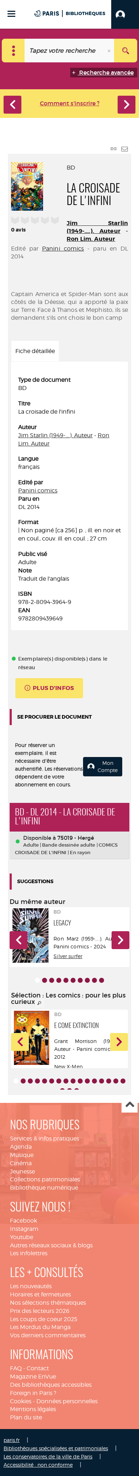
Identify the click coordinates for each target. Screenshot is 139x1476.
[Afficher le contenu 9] (94, 980)
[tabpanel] (69, 499)
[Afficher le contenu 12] (94, 1081)
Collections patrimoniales (45, 1179)
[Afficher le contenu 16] (122, 1081)
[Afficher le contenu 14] (108, 1081)
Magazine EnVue (33, 1376)
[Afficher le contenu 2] (44, 980)
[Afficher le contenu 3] (51, 980)
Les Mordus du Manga (40, 1327)
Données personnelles (67, 1401)
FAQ (16, 1368)
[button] (125, 14)
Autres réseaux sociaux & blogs (51, 1245)
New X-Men (68, 1066)
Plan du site (26, 1417)
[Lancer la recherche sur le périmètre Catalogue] (125, 50)
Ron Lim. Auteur (91, 239)
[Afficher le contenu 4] (58, 980)
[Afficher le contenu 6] (73, 980)
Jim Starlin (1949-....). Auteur (97, 227)
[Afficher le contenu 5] (65, 980)
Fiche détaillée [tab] (35, 351)
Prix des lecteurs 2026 (40, 1311)
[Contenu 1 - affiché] (37, 980)
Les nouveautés (31, 1286)
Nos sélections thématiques (48, 1302)
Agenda (21, 1146)
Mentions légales (33, 1409)
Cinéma (21, 1163)
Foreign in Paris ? (33, 1393)
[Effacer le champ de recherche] (109, 50)
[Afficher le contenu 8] (87, 980)
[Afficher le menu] (11, 13)
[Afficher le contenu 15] (115, 1081)
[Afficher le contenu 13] (101, 1081)
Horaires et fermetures (40, 1294)
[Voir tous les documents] (39, 1003)
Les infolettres (28, 1253)
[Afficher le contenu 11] (87, 1081)
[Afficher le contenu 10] (101, 980)
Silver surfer (67, 956)
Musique (22, 1155)
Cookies (20, 1401)
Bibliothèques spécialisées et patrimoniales (56, 1448)
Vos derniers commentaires (48, 1335)
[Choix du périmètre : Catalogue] (13, 50)
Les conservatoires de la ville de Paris (48, 1456)
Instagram (24, 1228)
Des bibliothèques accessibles (51, 1384)
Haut (130, 1105)
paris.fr (12, 1440)
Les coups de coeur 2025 (43, 1319)
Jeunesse (22, 1171)
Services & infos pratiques (44, 1138)
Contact (38, 1368)
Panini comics (63, 248)
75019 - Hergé (75, 837)
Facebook (23, 1220)
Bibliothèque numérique (44, 1187)
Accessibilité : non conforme (38, 1465)
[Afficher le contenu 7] (80, 980)
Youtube (21, 1237)
